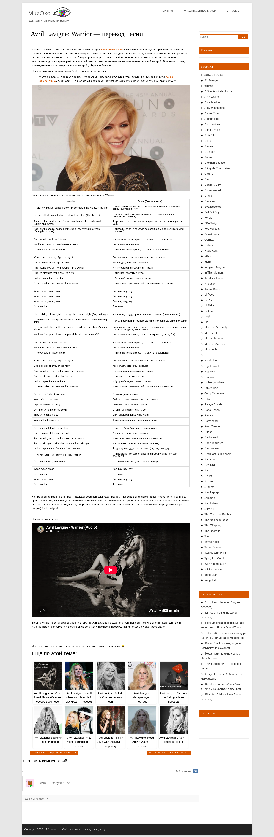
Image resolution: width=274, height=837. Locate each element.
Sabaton (209, 459)
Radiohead (211, 437)
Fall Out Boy (212, 212)
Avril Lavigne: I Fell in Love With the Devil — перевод (110, 742)
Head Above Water (112, 49)
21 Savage (211, 80)
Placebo (209, 415)
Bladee (208, 146)
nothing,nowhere (214, 382)
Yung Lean (210, 574)
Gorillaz (209, 239)
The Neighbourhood (216, 519)
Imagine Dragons (214, 267)
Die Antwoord (212, 190)
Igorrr (207, 261)
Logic (207, 316)
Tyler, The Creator (215, 558)
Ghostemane (212, 234)
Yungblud (210, 580)
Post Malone (212, 426)
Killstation (210, 283)
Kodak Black (212, 289)
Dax (207, 179)
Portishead (211, 421)
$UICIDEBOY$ (213, 74)
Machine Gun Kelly (216, 327)
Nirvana (209, 377)
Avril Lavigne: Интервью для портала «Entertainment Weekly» (142, 701)
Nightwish (210, 371)
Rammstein (211, 448)
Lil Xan (208, 311)
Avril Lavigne (212, 124)
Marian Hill (210, 333)
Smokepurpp (212, 492)
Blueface (209, 151)
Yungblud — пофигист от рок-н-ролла (54, 752)
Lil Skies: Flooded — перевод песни (169, 752)
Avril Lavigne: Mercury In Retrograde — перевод (173, 697)
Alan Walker (211, 96)
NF (206, 355)
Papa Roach (212, 410)
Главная (167, 10)
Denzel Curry (212, 184)
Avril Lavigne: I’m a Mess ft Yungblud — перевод (79, 742)
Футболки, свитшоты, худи (199, 10)
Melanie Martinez (214, 344)
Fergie (208, 217)
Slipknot (209, 486)
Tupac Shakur (212, 547)
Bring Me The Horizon (217, 168)
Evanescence (212, 206)
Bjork (207, 140)
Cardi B (209, 173)
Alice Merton (212, 102)
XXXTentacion (213, 569)
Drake (208, 195)
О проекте (233, 10)
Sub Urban (211, 503)
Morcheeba (211, 349)
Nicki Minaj (211, 360)
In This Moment (213, 272)
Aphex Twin (211, 113)
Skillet (208, 475)
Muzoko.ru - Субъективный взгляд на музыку (75, 829)
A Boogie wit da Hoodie (218, 91)
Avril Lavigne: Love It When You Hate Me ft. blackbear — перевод (79, 697)
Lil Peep (209, 294)
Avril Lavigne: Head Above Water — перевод (142, 742)
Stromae (209, 497)
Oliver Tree (211, 388)
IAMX (207, 256)
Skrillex (208, 481)
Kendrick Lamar (214, 278)
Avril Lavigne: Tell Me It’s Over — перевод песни (110, 697)
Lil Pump (209, 300)
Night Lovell (211, 366)
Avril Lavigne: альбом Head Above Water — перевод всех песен (47, 697)
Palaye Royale (213, 404)
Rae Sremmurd (213, 442)
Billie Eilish (210, 135)
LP (206, 322)
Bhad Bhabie (212, 129)
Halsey (208, 245)
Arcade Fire (211, 118)
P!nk (207, 399)
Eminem (209, 201)
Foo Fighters (212, 228)
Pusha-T (209, 431)
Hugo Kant (210, 250)
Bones (208, 157)
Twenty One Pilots (215, 552)
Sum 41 (209, 508)
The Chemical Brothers (218, 514)
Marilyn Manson (214, 338)
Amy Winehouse (214, 107)
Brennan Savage (214, 162)
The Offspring (212, 525)
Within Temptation (215, 563)
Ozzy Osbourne (214, 393)
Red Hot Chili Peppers (218, 453)
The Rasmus (212, 530)
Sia (206, 470)
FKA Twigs (211, 223)
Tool (206, 536)
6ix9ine (208, 85)
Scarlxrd (209, 464)
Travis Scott (211, 541)
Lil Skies (209, 305)
